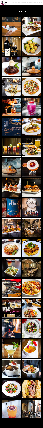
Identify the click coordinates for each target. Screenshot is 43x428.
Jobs (37, 2)
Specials (19, 2)
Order (25, 2)
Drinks (16, 2)
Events (22, 2)
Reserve (28, 2)
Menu (13, 2)
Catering (34, 2)
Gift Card (40, 2)
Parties (31, 2)
